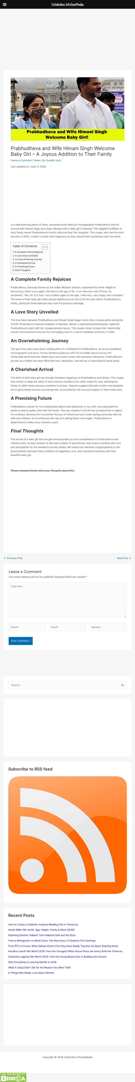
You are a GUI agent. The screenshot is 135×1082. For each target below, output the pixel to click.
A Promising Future (25, 266)
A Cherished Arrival (25, 263)
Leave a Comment (21, 160)
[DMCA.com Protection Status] (13, 1077)
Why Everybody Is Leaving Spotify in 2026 (32, 962)
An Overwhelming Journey (28, 259)
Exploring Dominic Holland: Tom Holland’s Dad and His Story (42, 935)
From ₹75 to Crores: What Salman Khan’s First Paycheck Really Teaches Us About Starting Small (63, 946)
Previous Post (13, 558)
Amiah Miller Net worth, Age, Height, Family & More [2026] (41, 929)
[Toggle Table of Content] (43, 247)
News (37, 160)
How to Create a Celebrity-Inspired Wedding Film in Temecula (43, 924)
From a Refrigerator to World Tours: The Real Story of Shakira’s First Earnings (51, 940)
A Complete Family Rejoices (29, 252)
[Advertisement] (67, 44)
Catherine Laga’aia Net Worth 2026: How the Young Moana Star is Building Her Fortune (57, 956)
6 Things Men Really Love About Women (31, 972)
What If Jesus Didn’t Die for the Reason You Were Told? (39, 967)
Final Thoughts (22, 270)
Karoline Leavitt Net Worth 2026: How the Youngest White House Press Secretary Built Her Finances (65, 951)
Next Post (124, 558)
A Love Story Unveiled (26, 255)
